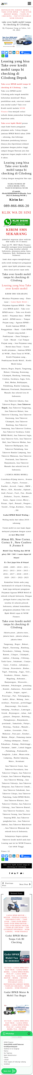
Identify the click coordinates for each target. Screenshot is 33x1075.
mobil (15, 978)
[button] (29, 1033)
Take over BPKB (19, 921)
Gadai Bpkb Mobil (19, 302)
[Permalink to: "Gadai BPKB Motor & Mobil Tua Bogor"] (16, 957)
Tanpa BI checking (14, 927)
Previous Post (7, 884)
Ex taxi (7, 968)
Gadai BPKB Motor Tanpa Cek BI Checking (17, 939)
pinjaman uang (12, 28)
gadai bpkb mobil (16, 971)
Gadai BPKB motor (15, 915)
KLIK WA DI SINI (16, 212)
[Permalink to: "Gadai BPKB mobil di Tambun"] (16, 1010)
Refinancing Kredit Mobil (15, 10)
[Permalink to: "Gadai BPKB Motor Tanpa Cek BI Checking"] (16, 904)
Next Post (23, 884)
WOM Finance (21, 931)
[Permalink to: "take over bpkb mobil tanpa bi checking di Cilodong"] (16, 41)
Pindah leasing (19, 917)
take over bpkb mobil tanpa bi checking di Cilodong (16, 866)
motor (23, 978)
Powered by (16, 1037)
